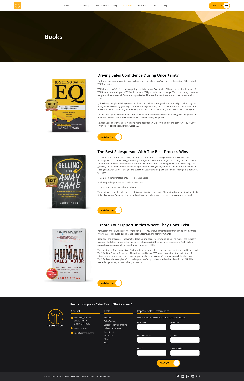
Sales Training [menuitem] (83, 5)
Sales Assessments (112, 328)
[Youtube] (198, 376)
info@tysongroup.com (84, 333)
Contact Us (217, 5)
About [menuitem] (155, 5)
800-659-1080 (80, 328)
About (107, 339)
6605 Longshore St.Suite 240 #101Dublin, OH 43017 (82, 320)
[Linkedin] (187, 376)
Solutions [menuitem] (66, 5)
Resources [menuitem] (127, 5)
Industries (108, 335)
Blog (106, 342)
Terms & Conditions (89, 376)
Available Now (107, 137)
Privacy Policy (105, 376)
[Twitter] (192, 376)
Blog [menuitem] (165, 5)
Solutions (108, 317)
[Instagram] (182, 376)
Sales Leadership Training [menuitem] (106, 5)
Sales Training (110, 321)
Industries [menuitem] (142, 5)
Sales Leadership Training (115, 324)
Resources (108, 331)
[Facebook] (177, 376)
